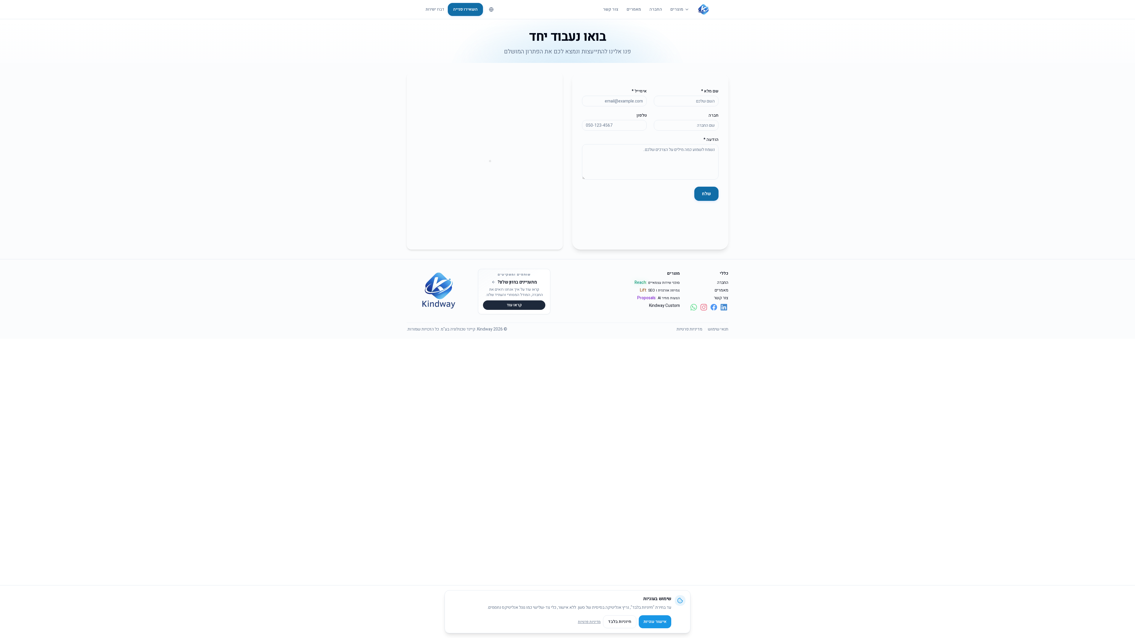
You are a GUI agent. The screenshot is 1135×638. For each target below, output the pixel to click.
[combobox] (491, 9)
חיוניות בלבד (619, 622)
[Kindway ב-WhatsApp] (693, 307)
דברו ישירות (435, 9)
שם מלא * (710, 91)
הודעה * (711, 140)
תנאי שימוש (718, 329)
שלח (706, 193)
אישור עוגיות (655, 622)
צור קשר (610, 9)
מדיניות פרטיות (689, 329)
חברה (713, 115)
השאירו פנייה (465, 9)
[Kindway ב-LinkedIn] (723, 307)
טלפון (642, 115)
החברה (655, 9)
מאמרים (634, 9)
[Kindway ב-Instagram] (703, 307)
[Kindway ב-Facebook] (713, 307)
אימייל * (639, 91)
